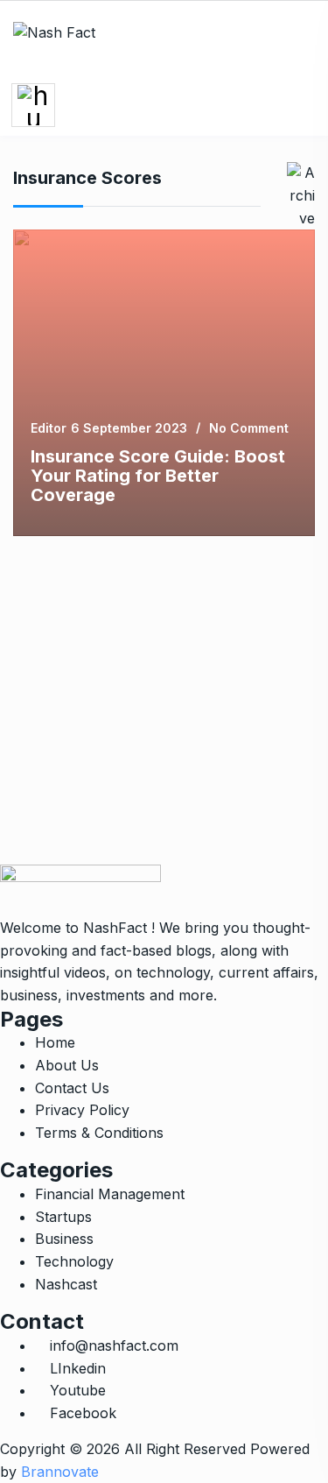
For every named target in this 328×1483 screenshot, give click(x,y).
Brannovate (60, 1471)
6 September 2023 (129, 427)
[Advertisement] (164, 700)
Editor (48, 427)
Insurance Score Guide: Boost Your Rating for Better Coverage (158, 475)
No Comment (249, 427)
